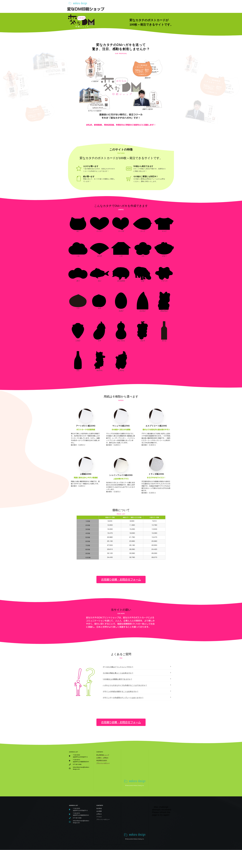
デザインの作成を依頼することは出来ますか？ (120, 691)
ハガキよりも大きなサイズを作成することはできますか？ (125, 685)
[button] (136, 667)
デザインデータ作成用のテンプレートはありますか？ (123, 697)
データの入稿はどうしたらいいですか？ (118, 667)
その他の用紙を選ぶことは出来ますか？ (118, 673)
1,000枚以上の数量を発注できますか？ (117, 679)
